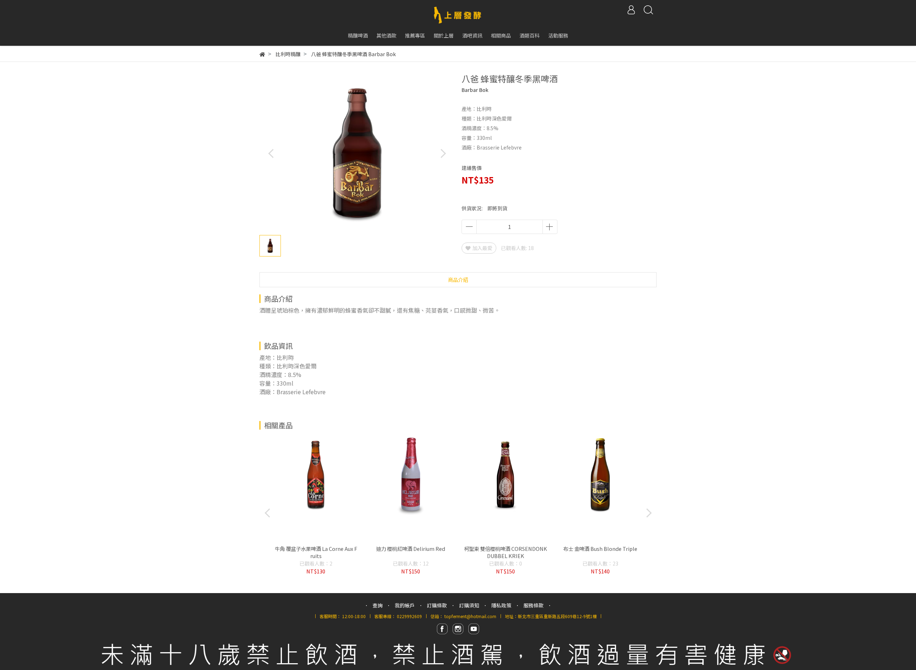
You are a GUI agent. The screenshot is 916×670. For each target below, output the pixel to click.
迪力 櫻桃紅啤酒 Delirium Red (410, 548)
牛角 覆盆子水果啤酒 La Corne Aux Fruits (316, 552)
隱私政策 (501, 605)
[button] (443, 153)
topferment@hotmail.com (470, 616)
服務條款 (533, 605)
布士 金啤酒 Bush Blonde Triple (600, 548)
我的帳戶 (405, 605)
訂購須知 (469, 605)
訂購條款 (437, 605)
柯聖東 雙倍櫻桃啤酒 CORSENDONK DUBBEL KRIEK (505, 552)
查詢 (377, 605)
